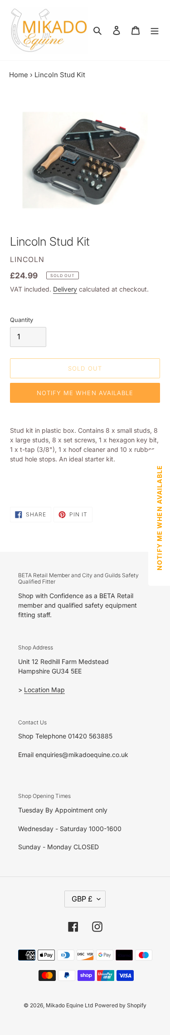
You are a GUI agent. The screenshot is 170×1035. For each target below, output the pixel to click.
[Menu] (154, 30)
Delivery (65, 289)
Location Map (44, 689)
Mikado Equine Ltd (69, 1005)
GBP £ (82, 898)
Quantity (21, 319)
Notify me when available (85, 392)
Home (18, 74)
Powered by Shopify (120, 1005)
